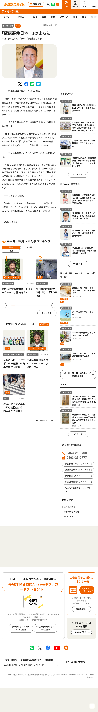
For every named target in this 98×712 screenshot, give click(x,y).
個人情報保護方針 (10, 665)
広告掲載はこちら (73, 476)
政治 (75, 17)
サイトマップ (39, 665)
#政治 (6, 222)
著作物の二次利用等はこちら (77, 470)
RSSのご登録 (81, 632)
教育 (53, 17)
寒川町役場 (69, 516)
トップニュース (21, 17)
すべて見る (77, 174)
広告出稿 (37, 4)
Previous (4, 305)
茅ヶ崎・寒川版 (10, 11)
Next (53, 305)
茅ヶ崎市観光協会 (71, 512)
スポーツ (64, 17)
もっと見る (46, 313)
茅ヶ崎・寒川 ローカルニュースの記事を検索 (77, 374)
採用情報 (49, 660)
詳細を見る (81, 609)
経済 (84, 17)
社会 (44, 17)
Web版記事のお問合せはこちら (77, 489)
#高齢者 (13, 222)
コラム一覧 (77, 434)
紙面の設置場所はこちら (75, 482)
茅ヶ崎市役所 (69, 507)
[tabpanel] (29, 61)
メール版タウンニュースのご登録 (44, 628)
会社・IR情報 (11, 660)
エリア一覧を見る (41, 420)
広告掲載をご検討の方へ (30, 660)
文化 (35, 17)
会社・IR (75, 6)
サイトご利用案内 (25, 665)
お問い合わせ (78, 661)
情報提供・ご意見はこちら (76, 464)
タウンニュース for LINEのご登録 (20, 628)
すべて (6, 17)
